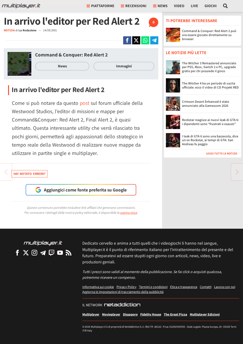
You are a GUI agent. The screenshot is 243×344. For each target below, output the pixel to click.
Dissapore (130, 314)
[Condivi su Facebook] (127, 40)
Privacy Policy (126, 286)
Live (194, 5)
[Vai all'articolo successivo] (6, 172)
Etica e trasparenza (183, 286)
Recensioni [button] (135, 5)
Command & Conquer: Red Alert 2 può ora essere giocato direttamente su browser (209, 35)
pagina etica (128, 212)
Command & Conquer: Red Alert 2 (71, 54)
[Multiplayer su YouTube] (60, 253)
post (84, 103)
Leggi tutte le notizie (221, 153)
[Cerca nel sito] (225, 6)
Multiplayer (90, 314)
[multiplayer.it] (43, 242)
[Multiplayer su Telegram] (43, 253)
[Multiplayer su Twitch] (51, 253)
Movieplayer (111, 314)
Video (179, 5)
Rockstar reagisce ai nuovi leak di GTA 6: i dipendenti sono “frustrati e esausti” (210, 122)
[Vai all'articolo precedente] (237, 172)
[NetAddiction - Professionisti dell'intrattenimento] (122, 305)
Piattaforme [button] (102, 5)
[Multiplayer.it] (21, 6)
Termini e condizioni (153, 286)
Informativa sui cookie (98, 286)
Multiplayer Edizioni (205, 314)
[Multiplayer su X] (26, 253)
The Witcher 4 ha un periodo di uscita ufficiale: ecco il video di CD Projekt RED (210, 85)
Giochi (211, 5)
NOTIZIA (9, 30)
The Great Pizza (175, 314)
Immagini (124, 66)
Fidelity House (150, 314)
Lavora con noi (224, 286)
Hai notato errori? (29, 174)
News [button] (163, 5)
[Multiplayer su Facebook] (17, 253)
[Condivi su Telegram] (154, 40)
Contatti (205, 286)
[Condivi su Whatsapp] (145, 40)
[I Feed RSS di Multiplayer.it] (68, 253)
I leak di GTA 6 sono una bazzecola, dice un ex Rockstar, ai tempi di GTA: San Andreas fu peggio (210, 140)
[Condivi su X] (136, 40)
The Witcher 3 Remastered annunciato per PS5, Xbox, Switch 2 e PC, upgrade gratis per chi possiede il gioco (209, 67)
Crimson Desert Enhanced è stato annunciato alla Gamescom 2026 (205, 103)
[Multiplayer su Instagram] (34, 253)
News (62, 66)
